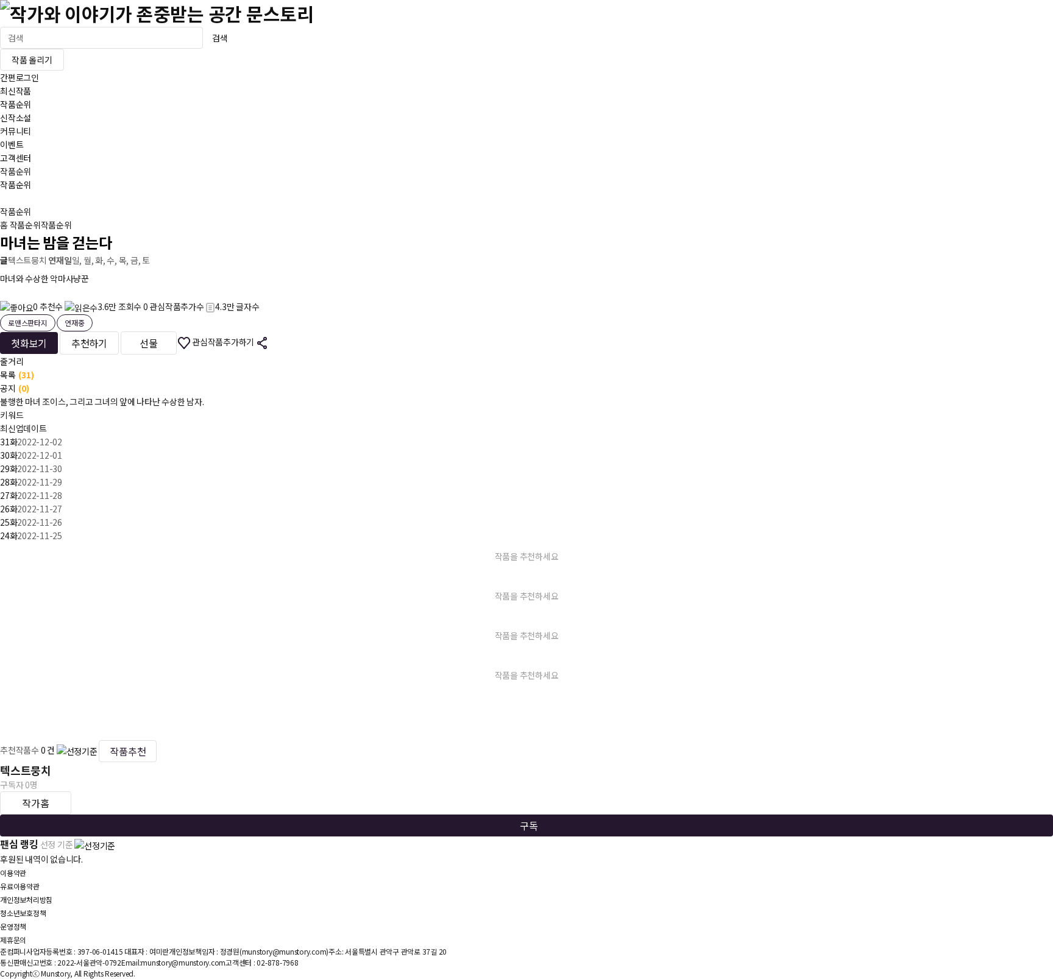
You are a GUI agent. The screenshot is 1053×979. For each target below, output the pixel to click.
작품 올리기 (32, 60)
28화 (8, 482)
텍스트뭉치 (27, 260)
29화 (8, 468)
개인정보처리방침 (26, 899)
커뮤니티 (15, 131)
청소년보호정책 (23, 913)
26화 (8, 509)
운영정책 (13, 926)
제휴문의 (13, 940)
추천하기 (89, 343)
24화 (8, 535)
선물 (149, 343)
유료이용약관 (20, 886)
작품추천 (128, 751)
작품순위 (15, 104)
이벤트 (11, 144)
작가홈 (35, 803)
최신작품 (15, 91)
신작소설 (15, 117)
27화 (8, 495)
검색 (220, 38)
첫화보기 (29, 343)
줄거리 (11, 361)
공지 (14, 388)
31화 (8, 442)
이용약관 (13, 873)
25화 (8, 522)
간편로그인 (19, 77)
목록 (17, 375)
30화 (8, 455)
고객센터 (15, 158)
